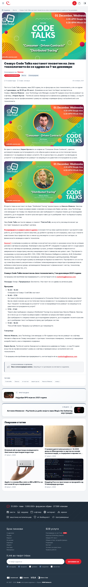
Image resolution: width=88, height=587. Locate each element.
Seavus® (7, 243)
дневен (34, 567)
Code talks (8, 381)
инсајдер (12, 567)
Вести (15, 10)
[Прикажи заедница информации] (85, 3)
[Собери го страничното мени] (3, 3)
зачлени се (73, 561)
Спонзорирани (33, 75)
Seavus (20, 72)
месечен (56, 567)
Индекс (9, 545)
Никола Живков (47, 381)
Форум (9, 535)
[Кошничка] (79, 3)
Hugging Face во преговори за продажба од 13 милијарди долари (64, 483)
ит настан (25, 381)
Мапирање (10, 550)
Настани (9, 547)
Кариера (10, 542)
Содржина (7, 10)
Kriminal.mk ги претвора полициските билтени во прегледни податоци (21, 451)
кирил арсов (35, 381)
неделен (45, 567)
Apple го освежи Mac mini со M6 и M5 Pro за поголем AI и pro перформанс (24, 483)
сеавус (57, 381)
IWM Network (46, 582)
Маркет (9, 538)
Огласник (10, 540)
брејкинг (24, 567)
